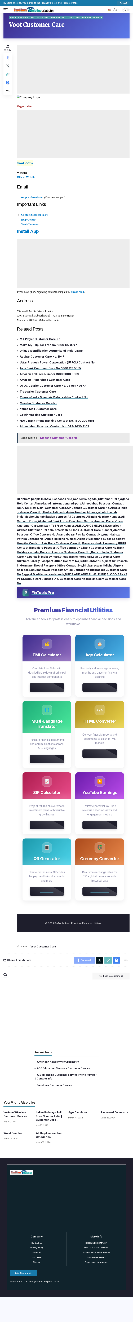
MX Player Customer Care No (40, 339)
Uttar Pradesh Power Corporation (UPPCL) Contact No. (57, 362)
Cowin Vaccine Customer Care (41, 414)
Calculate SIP (47, 825)
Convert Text (99, 753)
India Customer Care (22, 17)
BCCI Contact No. (92, 561)
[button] (23, 1273)
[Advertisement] (73, 69)
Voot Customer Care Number (85, 17)
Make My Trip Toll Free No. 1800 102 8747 (48, 345)
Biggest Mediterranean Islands (43, 574)
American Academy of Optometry (58, 1061)
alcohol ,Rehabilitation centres (45, 516)
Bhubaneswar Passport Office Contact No (60, 570)
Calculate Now (47, 687)
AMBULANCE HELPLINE (91, 525)
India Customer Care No (51, 17)
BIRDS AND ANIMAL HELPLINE (85, 574)
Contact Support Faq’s (34, 215)
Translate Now (47, 759)
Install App (28, 231)
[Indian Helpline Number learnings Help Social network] (34, 9)
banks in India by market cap (48, 556)
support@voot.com (32, 197)
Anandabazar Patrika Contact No (79, 534)
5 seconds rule (62, 499)
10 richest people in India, (34, 499)
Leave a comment (113, 976)
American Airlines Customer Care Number (83, 530)
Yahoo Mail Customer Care (38, 409)
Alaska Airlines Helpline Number (64, 512)
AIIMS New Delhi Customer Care (44, 508)
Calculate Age (99, 687)
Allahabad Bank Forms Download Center (65, 521)
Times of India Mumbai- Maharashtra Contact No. (54, 397)
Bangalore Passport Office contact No (55, 547)
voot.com (25, 163)
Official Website (26, 177)
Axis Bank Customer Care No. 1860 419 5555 (50, 368)
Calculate (99, 825)
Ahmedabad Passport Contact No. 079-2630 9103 (54, 426)
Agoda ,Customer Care (103, 499)
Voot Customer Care (43, 946)
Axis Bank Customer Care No (61, 543)
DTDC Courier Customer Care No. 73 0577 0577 (53, 385)
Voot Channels (29, 224)
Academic (80, 499)
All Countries (76, 516)
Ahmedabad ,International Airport (57, 503)
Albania (92, 512)
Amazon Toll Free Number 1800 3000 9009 (49, 374)
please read (77, 292)
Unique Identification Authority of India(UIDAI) (51, 350)
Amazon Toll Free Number (56, 525)
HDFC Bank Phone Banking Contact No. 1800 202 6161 (57, 420)
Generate (47, 891)
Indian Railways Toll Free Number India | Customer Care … (49, 1116)
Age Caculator (77, 1112)
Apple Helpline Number (60, 539)
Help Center (28, 219)
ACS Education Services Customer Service (63, 1068)
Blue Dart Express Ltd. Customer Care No (56, 579)
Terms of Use (70, 3)
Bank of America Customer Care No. (65, 552)
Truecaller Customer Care (38, 391)
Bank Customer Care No (99, 547)
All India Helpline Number (103, 516)
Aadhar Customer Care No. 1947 (42, 356)
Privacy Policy (49, 3)
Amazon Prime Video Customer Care (45, 379)
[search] (109, 9)
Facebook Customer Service (54, 1085)
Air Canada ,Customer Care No (88, 508)
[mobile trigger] (6, 9)
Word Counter (12, 1133)
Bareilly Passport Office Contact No (54, 561)
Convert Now (100, 891)
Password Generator (114, 1112)
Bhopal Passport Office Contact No (57, 565)
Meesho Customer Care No (38, 403)
